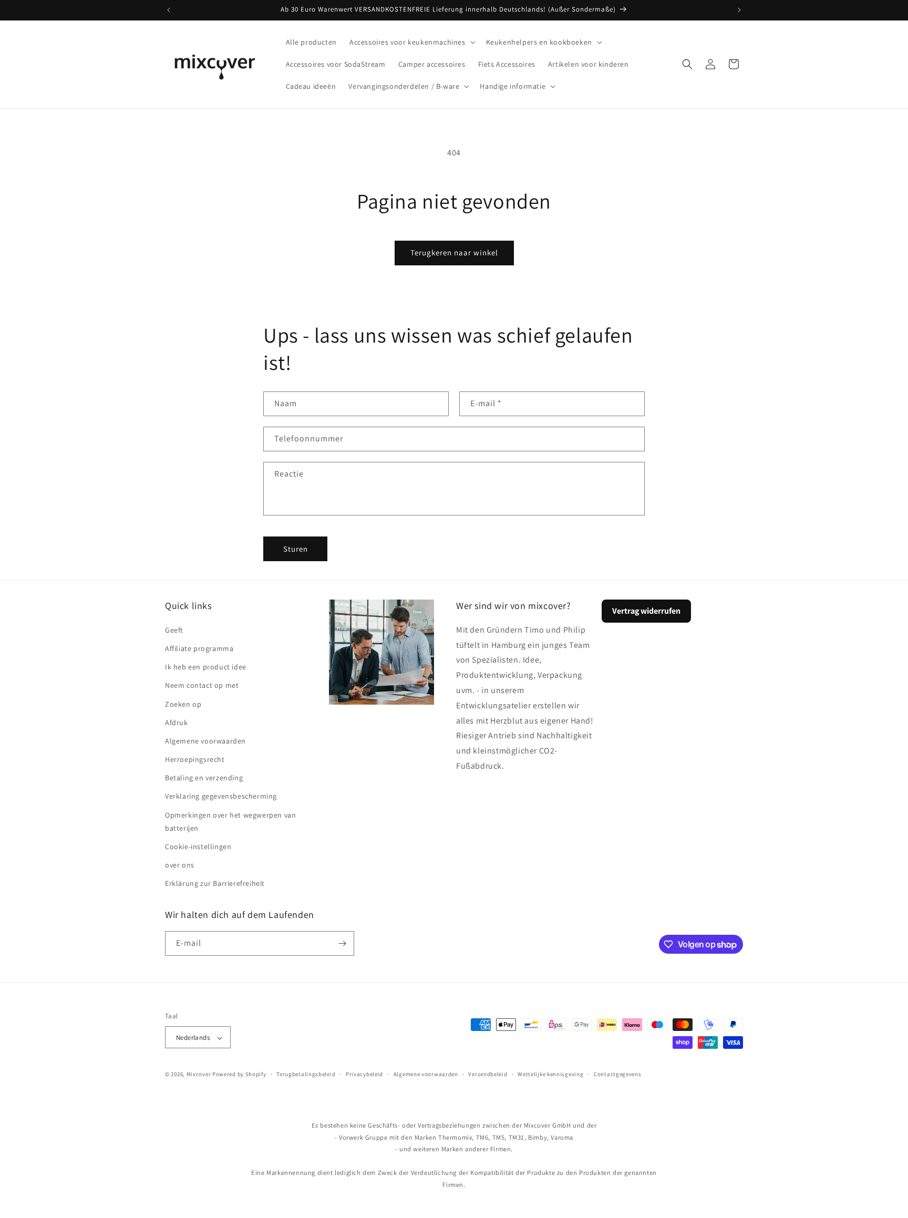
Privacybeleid (364, 1074)
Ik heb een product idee (205, 666)
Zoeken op (183, 703)
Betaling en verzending (204, 777)
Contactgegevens (618, 1074)
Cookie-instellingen (198, 846)
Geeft (174, 629)
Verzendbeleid (487, 1074)
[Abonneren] (342, 943)
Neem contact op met (202, 684)
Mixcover (199, 1074)
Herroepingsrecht (195, 758)
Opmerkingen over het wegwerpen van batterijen (230, 821)
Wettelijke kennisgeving (550, 1074)
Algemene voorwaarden (205, 740)
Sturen (295, 548)
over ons (179, 864)
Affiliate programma (199, 648)
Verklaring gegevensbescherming (221, 796)
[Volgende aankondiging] (739, 10)
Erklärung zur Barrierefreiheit (215, 883)
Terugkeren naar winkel (454, 252)
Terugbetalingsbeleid (305, 1074)
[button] (411, 42)
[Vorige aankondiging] (168, 10)
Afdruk (176, 722)
